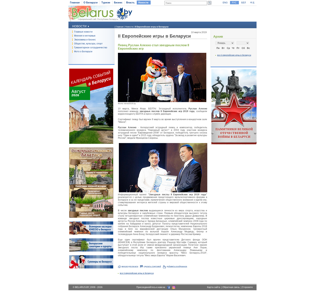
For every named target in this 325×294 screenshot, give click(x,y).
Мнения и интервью (84, 35)
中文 (252, 2)
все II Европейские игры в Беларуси (137, 273)
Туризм (105, 2)
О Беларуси (91, 2)
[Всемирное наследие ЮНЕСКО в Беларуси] (91, 234)
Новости (143, 2)
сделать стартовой (152, 266)
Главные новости (83, 31)
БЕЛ (243, 2)
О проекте (247, 287)
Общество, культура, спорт (88, 43)
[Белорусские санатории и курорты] (91, 251)
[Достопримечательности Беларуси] (91, 217)
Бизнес (118, 2)
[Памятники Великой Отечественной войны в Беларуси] (234, 143)
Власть (130, 2)
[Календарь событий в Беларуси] (91, 143)
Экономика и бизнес (85, 39)
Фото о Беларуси (83, 51)
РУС (234, 2)
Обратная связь (231, 287)
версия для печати (129, 266)
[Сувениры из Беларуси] (91, 268)
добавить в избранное (177, 266)
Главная (75, 2)
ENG (225, 2)
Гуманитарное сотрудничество (90, 47)
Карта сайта (213, 287)
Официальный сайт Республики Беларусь (98, 19)
